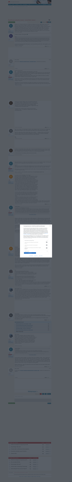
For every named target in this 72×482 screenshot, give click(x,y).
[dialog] (36, 241)
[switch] (46, 242)
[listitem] (36, 240)
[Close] (50, 226)
